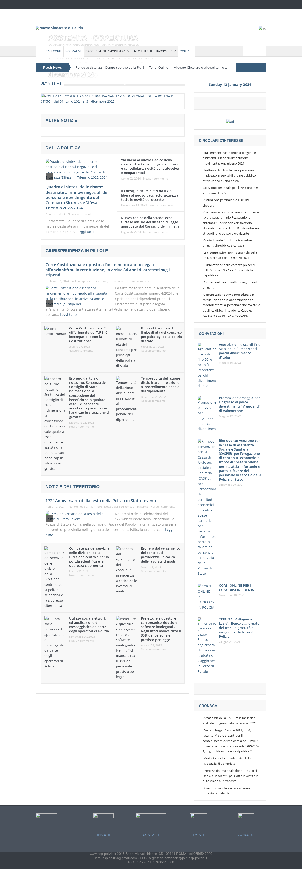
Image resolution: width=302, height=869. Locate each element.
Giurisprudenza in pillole (77, 250)
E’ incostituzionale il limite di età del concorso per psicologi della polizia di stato (161, 334)
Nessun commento (80, 214)
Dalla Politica (63, 147)
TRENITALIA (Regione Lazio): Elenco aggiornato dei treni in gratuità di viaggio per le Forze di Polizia (239, 628)
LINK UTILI (104, 834)
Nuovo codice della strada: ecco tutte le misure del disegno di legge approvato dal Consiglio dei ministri (150, 221)
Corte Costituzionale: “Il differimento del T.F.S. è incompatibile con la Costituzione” (88, 334)
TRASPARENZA (165, 51)
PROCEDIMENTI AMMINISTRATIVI (107, 51)
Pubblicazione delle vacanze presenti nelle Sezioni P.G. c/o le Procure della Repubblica (229, 270)
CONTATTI (186, 51)
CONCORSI (246, 834)
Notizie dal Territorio (117, 507)
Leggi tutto (86, 231)
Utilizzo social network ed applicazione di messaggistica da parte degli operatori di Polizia (89, 624)
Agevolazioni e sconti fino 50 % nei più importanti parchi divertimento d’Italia (239, 351)
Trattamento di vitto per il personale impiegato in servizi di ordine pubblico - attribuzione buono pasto (230, 175)
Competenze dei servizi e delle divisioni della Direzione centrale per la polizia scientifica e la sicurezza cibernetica (89, 557)
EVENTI (198, 834)
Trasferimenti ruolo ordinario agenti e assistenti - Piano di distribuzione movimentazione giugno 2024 (229, 158)
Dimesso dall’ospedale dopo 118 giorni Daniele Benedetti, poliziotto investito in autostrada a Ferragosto (231, 775)
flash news (96, 507)
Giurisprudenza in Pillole (91, 281)
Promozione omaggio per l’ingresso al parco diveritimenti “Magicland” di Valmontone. (239, 404)
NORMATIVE (73, 51)
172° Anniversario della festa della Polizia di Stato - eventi (101, 500)
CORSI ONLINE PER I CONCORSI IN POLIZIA (236, 587)
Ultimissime (116, 281)
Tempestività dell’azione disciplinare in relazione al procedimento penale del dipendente (160, 384)
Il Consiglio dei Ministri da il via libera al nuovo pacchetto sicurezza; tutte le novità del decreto (150, 195)
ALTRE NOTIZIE (61, 120)
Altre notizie (79, 507)
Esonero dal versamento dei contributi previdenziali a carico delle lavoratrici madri (160, 555)
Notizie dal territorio (73, 486)
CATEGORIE (54, 51)
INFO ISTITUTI (143, 51)
